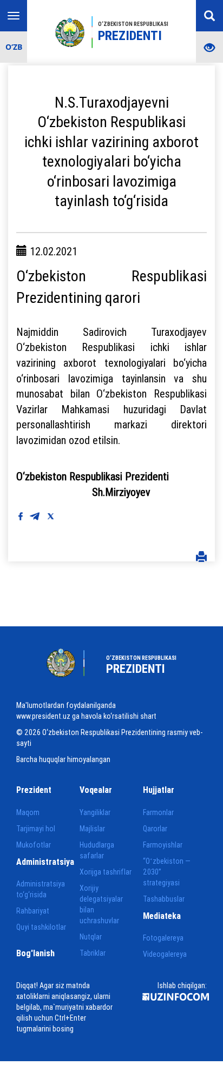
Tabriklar (93, 953)
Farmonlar (158, 812)
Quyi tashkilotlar (41, 927)
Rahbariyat (32, 911)
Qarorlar (155, 828)
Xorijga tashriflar (106, 872)
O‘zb (13, 47)
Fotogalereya (163, 938)
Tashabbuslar (164, 899)
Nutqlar (91, 937)
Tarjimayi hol (35, 828)
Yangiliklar (95, 812)
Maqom (28, 812)
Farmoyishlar (162, 845)
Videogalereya (165, 954)
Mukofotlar (33, 845)
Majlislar (92, 828)
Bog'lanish (35, 953)
